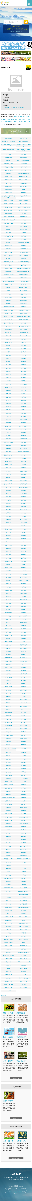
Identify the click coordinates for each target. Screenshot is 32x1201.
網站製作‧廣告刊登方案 (20, 1188)
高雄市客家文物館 (16, 119)
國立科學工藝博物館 (19, 117)
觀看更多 (3, 995)
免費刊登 (10, 1188)
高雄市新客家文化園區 (20, 122)
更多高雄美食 (16, 1118)
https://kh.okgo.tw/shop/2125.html (13, 107)
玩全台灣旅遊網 (14, 1186)
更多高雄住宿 (16, 1078)
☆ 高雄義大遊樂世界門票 (16, 31)
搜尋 (26, 22)
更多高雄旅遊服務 (16, 1158)
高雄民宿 (4, 3)
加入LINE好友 (23, 1190)
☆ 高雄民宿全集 (16, 26)
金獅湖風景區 (9, 122)
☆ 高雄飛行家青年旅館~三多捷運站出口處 (16, 29)
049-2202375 (14, 1190)
